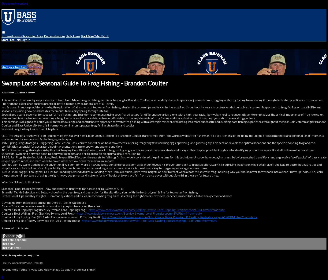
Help (15, 269)
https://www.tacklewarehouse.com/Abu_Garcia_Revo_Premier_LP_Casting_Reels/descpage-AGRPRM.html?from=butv (179, 217)
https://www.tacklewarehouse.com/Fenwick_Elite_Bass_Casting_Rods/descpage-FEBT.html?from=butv (149, 220)
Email (21, 236)
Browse (7, 36)
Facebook (8, 236)
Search (27, 36)
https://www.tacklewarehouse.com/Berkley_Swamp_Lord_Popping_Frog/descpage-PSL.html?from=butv (157, 210)
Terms (23, 269)
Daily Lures (73, 36)
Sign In (26, 39)
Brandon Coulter (14, 92)
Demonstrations (54, 36)
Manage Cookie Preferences (68, 269)
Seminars (37, 36)
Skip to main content (15, 3)
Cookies (43, 269)
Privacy (33, 269)
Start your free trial (14, 67)
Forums (17, 36)
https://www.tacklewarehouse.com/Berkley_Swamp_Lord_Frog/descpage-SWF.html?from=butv (139, 213)
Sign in (105, 36)
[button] (3, 32)
